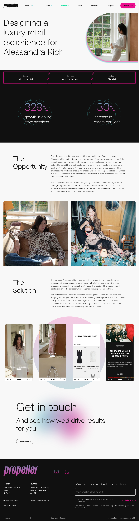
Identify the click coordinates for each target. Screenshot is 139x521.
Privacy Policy (120, 506)
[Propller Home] (11, 5)
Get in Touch (128, 6)
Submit (128, 500)
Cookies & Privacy (58, 518)
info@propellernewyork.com (39, 500)
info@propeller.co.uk (10, 500)
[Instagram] (56, 472)
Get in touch (24, 442)
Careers (6, 518)
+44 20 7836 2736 (9, 505)
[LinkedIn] (67, 472)
